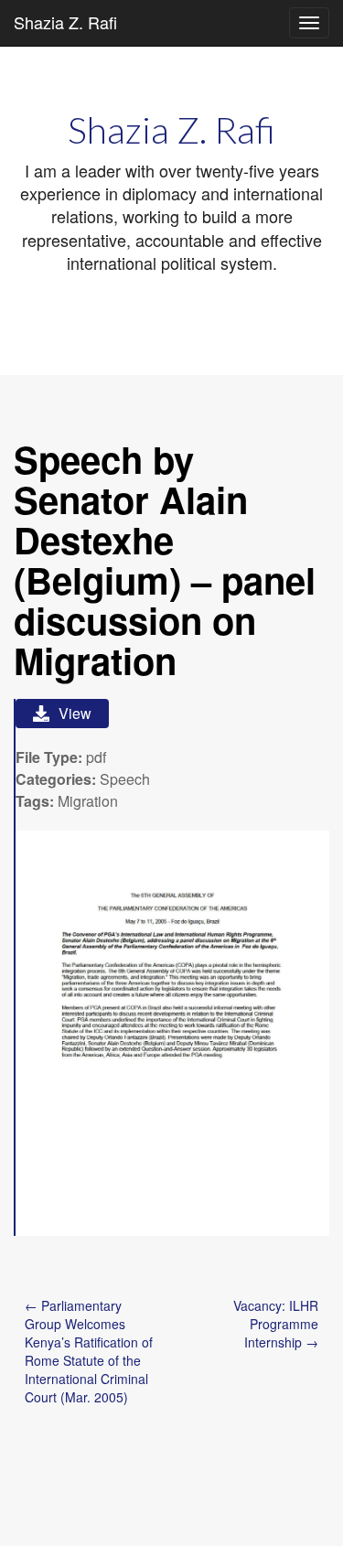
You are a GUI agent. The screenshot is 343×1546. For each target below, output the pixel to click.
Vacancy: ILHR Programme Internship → (275, 1323)
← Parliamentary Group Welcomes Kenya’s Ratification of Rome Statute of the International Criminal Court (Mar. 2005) (89, 1351)
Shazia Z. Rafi (65, 22)
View (75, 713)
